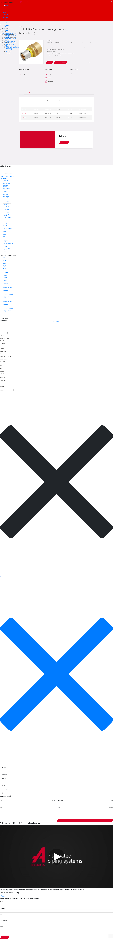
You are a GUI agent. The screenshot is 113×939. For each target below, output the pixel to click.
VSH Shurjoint (6, 189)
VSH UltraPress (6, 193)
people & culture (8, 38)
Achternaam (36, 904)
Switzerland (2, 356)
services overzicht (8, 32)
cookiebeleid (5, 290)
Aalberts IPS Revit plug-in (10, 35)
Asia (1, 368)
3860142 (24, 117)
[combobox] (7, 390)
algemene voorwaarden (7, 287)
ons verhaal (7, 37)
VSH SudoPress (6, 186)
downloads (5, 257)
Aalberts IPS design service (10, 33)
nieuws (4, 265)
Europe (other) (3, 361)
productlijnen (4, 178)
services (3, 782)
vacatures (8, 49)
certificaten (7, 28)
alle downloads (8, 26)
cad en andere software (9, 29)
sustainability (9, 48)
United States (2, 380)
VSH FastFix (5, 180)
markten (4, 12)
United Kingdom (3, 359)
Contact (6, 45)
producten (5, 6)
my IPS (4, 260)
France (1, 346)
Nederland (2, 348)
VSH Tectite (5, 194)
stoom (4, 236)
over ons (4, 262)
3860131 (24, 113)
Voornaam (17, 904)
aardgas (4, 226)
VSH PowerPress (6, 188)
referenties (8, 51)
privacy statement (6, 289)
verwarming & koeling (7, 228)
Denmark (2, 340)
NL (4, 338)
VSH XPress (5, 185)
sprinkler (4, 231)
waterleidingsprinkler (7, 233)
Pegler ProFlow (6, 197)
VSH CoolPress (6, 182)
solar (4, 229)
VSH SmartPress (6, 183)
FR (8, 338)
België (1, 338)
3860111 (24, 104)
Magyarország (3, 351)
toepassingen (5, 17)
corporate (2, 386)
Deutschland (2, 343)
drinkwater (5, 225)
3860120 (24, 109)
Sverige (1, 353)
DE (6, 356)
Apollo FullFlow (6, 196)
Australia (2, 371)
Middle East (2, 373)
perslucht (4, 234)
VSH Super (5, 191)
